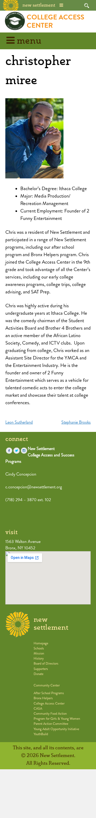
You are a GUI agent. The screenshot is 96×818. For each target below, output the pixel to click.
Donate (38, 674)
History (39, 658)
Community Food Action (50, 713)
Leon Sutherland (19, 422)
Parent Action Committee (51, 723)
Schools (39, 648)
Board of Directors (46, 663)
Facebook (9, 450)
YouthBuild (41, 734)
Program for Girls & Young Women (57, 718)
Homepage (41, 643)
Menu (28, 41)
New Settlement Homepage (11, 5)
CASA (38, 708)
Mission (39, 653)
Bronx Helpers (43, 698)
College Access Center (55, 21)
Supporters (41, 668)
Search (86, 6)
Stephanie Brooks (76, 422)
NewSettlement (51, 624)
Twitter (16, 450)
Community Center (47, 685)
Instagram (24, 450)
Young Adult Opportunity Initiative (56, 729)
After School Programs (49, 693)
